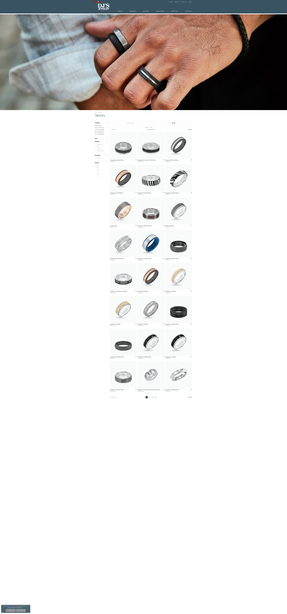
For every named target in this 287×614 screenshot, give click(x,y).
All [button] (155, 397)
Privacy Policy (21, 606)
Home (96, 112)
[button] (170, 2)
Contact (188, 11)
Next (189, 129)
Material (97, 141)
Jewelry (146, 11)
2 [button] (149, 397)
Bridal (120, 11)
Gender (97, 162)
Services (174, 11)
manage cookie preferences (14, 607)
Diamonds (160, 11)
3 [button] (152, 397)
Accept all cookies (21, 610)
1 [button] (147, 397)
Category (97, 122)
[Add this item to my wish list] (135, 160)
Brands (133, 11)
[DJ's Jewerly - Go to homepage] (104, 6)
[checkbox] (98, 144)
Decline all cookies (10, 610)
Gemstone (97, 155)
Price (96, 138)
